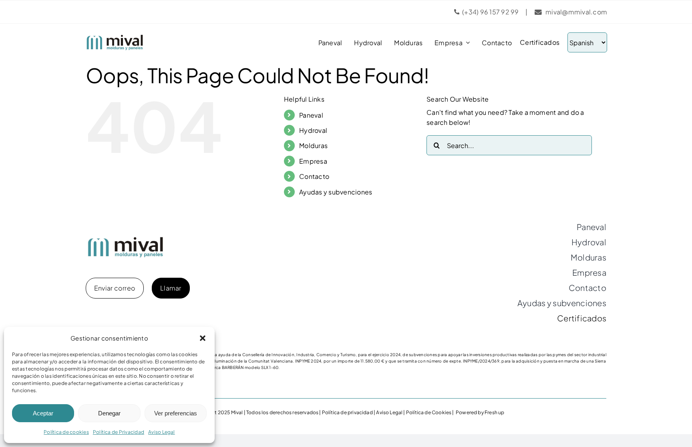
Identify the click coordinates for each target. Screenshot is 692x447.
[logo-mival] (115, 37)
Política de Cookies (428, 412)
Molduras (313, 145)
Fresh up (494, 412)
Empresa (313, 161)
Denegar (109, 413)
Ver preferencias (175, 413)
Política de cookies (66, 432)
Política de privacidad (347, 412)
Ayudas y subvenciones (335, 192)
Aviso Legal (161, 432)
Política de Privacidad (118, 432)
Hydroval (313, 130)
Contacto (314, 176)
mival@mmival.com (576, 12)
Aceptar (43, 413)
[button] (203, 338)
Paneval (311, 115)
